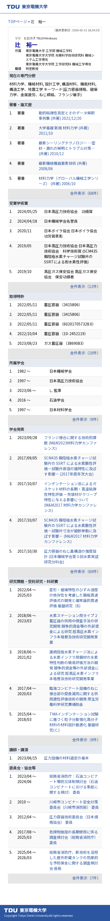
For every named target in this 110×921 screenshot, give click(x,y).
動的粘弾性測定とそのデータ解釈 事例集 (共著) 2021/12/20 (69, 115)
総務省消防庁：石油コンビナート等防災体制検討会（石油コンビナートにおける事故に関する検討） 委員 (73, 784)
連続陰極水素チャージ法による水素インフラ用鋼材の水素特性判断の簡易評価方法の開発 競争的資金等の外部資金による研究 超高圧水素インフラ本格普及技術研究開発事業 (74, 665)
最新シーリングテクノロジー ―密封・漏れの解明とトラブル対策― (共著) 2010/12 (67, 148)
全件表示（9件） (86, 419)
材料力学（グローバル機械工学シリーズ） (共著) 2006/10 (69, 180)
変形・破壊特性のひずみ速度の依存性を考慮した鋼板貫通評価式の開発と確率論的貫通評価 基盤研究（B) (73, 597)
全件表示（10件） (85, 352)
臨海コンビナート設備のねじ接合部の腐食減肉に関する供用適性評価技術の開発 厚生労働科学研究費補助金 (74, 696)
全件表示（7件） (86, 878)
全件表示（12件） (85, 286)
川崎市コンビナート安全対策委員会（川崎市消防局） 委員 (74, 804)
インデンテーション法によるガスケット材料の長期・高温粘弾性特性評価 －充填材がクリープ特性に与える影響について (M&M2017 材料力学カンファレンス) (70, 497)
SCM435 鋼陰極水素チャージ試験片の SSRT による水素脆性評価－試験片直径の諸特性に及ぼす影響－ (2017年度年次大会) (70, 466)
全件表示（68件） (85, 193)
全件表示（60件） (85, 571)
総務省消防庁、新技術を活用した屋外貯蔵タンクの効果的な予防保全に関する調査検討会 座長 (73, 860)
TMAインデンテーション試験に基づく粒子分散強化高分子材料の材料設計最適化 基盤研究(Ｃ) (74, 722)
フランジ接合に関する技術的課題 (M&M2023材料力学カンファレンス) (70, 443)
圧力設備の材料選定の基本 (66, 758)
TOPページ (17, 21)
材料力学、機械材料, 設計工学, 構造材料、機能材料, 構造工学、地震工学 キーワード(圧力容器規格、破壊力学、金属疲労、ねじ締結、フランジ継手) (53, 89)
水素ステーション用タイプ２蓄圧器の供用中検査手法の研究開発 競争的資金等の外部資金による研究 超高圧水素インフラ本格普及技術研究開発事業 (74, 629)
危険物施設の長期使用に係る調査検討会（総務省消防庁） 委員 (73, 837)
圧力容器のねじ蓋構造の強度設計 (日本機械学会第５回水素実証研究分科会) (71, 556)
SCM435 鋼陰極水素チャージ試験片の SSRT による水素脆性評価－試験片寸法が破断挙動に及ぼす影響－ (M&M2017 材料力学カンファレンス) (71, 530)
